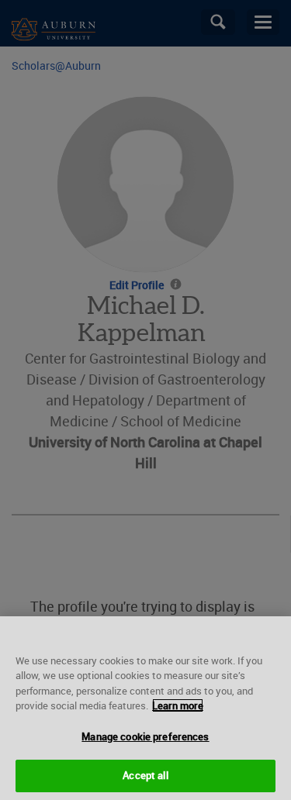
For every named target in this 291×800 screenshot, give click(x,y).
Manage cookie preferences (145, 736)
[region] (145, 708)
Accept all (145, 775)
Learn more (177, 705)
